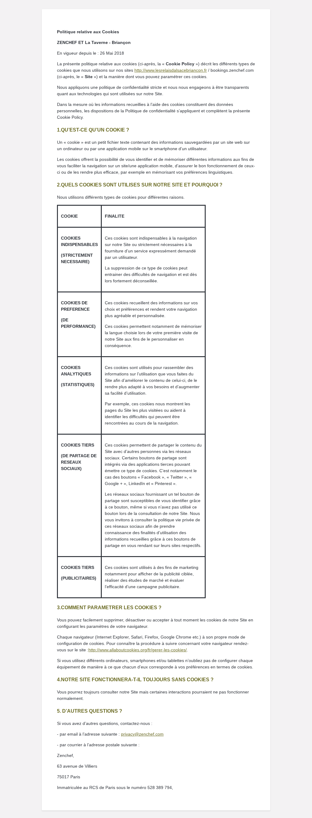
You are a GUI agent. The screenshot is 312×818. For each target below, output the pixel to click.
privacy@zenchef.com (142, 734)
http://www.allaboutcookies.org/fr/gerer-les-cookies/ (137, 649)
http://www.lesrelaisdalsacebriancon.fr (170, 70)
